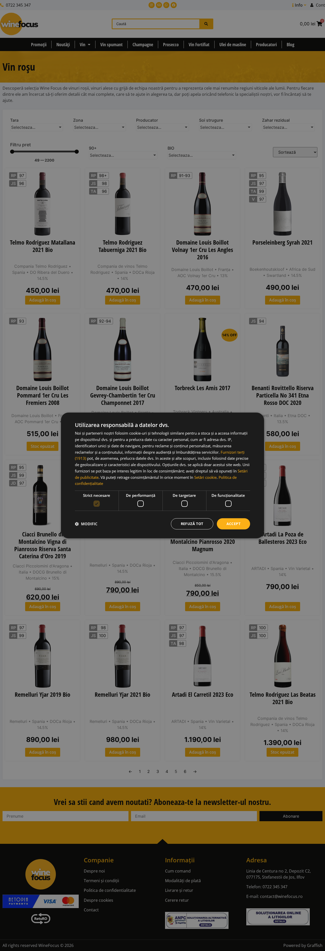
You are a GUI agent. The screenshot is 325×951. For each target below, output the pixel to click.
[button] (86, 524)
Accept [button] (233, 523)
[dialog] (162, 475)
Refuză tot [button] (192, 523)
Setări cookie (205, 477)
